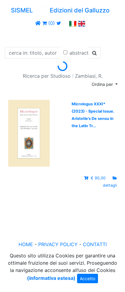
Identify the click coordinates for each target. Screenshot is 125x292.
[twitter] (58, 23)
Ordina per (103, 84)
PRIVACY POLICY (58, 244)
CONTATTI (95, 244)
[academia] (65, 23)
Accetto (87, 278)
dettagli (110, 185)
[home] (38, 23)
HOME (26, 244)
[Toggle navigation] (13, 36)
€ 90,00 (98, 178)
